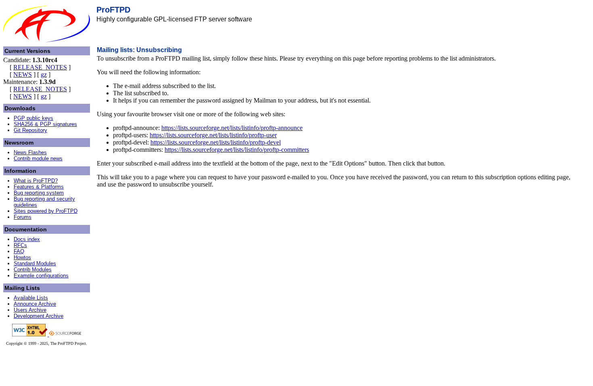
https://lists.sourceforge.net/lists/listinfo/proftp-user (213, 135)
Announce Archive (35, 304)
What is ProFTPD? (36, 181)
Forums (22, 217)
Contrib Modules (33, 269)
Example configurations (41, 276)
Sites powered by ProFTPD (45, 211)
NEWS (22, 74)
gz (44, 74)
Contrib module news (38, 158)
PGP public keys (33, 118)
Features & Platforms (39, 187)
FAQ (19, 251)
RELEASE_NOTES (40, 67)
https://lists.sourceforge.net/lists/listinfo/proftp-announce (232, 127)
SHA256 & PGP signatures (45, 124)
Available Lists (31, 298)
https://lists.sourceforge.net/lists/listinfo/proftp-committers (237, 149)
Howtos (22, 257)
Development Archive (38, 316)
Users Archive (30, 310)
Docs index (27, 239)
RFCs (20, 245)
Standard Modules (35, 263)
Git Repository (30, 130)
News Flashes (30, 152)
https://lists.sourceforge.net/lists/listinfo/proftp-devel (215, 142)
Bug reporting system (39, 193)
